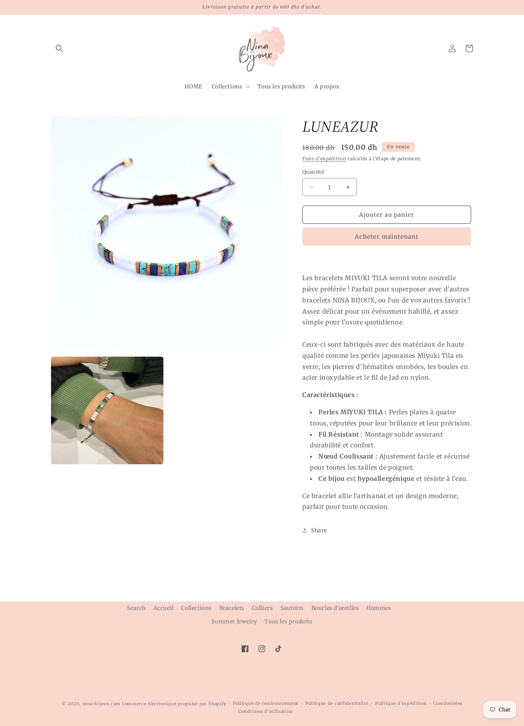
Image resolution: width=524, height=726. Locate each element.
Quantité (313, 172)
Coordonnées (447, 703)
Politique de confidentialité (337, 703)
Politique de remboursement (265, 703)
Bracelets (231, 608)
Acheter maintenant (387, 236)
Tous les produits (288, 621)
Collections (196, 608)
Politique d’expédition (400, 703)
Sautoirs (292, 608)
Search (136, 608)
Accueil (163, 608)
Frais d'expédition (324, 158)
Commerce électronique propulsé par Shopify (174, 703)
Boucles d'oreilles (335, 608)
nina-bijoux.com (101, 703)
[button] (59, 48)
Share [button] (319, 530)
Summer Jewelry (234, 621)
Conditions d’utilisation (265, 711)
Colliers (262, 608)
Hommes (378, 608)
